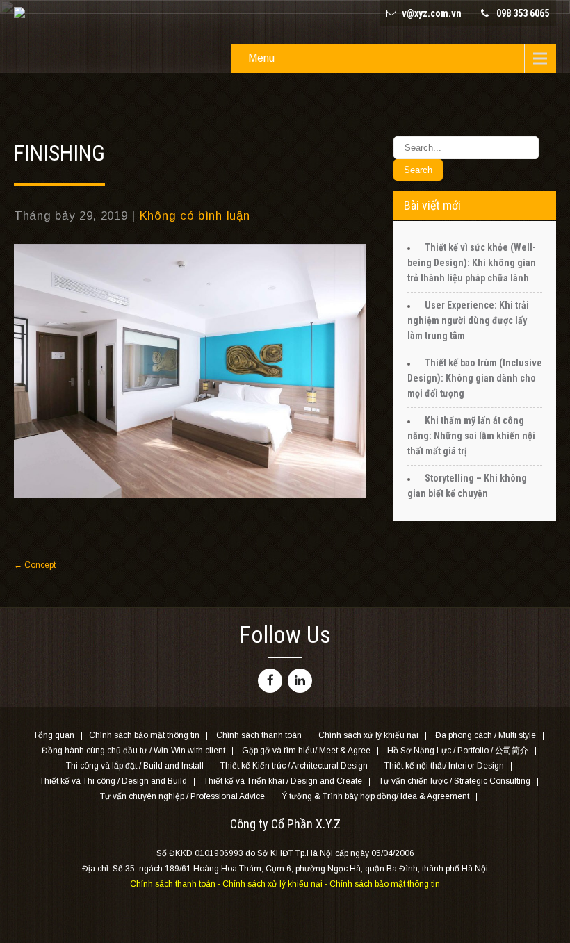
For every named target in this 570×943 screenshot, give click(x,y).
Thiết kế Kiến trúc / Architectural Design (294, 766)
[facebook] (270, 681)
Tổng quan (53, 736)
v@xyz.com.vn (432, 13)
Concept (35, 565)
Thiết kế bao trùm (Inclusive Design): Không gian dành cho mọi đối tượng (474, 378)
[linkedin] (300, 681)
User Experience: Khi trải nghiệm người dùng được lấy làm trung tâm (468, 320)
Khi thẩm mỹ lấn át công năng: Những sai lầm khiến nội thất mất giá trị (471, 436)
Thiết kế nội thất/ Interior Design (444, 766)
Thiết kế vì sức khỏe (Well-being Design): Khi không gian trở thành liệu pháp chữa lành (471, 263)
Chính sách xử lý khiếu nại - (275, 884)
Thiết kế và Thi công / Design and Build (113, 782)
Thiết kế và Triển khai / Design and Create (283, 782)
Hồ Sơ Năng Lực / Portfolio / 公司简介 (457, 751)
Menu (261, 58)
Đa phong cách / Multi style (485, 736)
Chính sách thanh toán (259, 736)
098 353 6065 (522, 13)
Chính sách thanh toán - (176, 884)
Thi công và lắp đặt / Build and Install (135, 766)
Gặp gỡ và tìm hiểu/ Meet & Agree (306, 751)
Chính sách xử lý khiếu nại (368, 736)
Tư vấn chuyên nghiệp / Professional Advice (182, 797)
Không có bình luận (195, 215)
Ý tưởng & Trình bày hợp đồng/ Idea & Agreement (375, 797)
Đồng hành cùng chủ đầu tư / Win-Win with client (133, 751)
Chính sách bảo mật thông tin (144, 736)
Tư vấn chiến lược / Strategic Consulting (454, 782)
